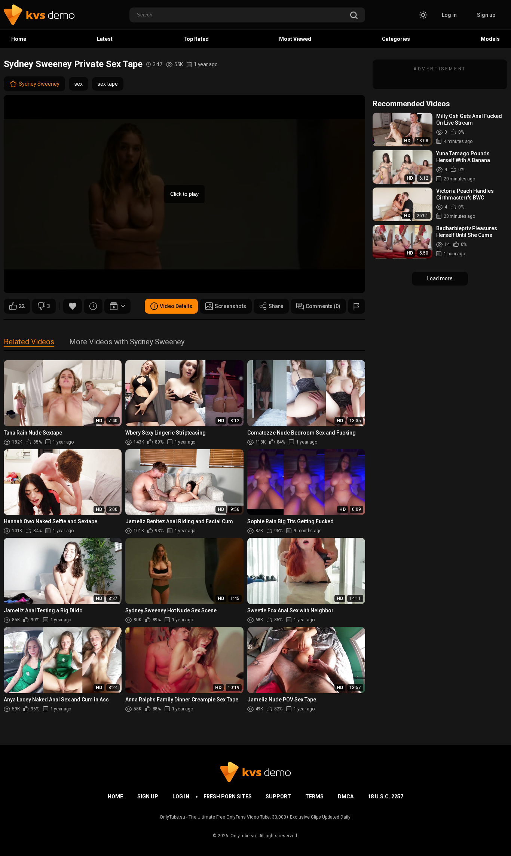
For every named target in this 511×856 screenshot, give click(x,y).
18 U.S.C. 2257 (385, 796)
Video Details (176, 306)
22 (22, 306)
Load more (440, 278)
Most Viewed (295, 39)
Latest (105, 39)
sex (78, 84)
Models (490, 39)
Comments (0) (323, 306)
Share (276, 306)
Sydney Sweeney (39, 84)
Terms (314, 796)
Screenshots (230, 306)
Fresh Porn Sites (228, 796)
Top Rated (196, 39)
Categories (396, 39)
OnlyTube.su (243, 835)
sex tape (108, 84)
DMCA (346, 796)
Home (18, 39)
